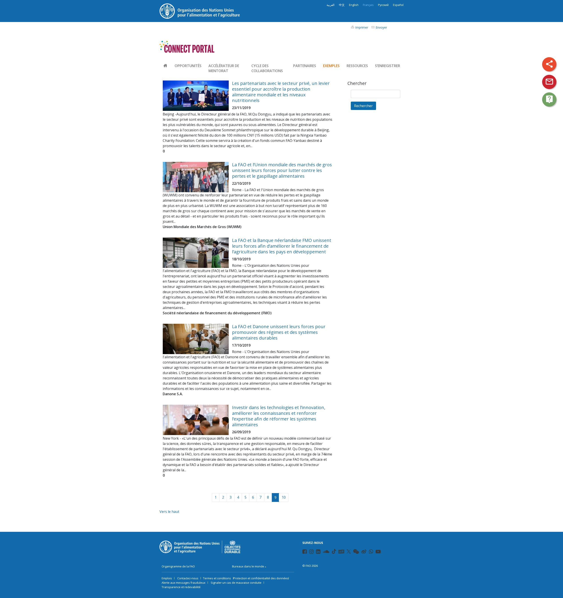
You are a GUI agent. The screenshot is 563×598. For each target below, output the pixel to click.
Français (368, 5)
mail (549, 81)
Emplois (167, 578)
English (353, 5)
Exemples (331, 65)
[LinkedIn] (318, 552)
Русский (383, 5)
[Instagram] (311, 552)
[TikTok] (334, 551)
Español (398, 5)
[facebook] (304, 552)
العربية (331, 5)
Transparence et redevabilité (181, 587)
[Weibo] (363, 552)
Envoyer (381, 27)
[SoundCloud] (326, 552)
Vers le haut (169, 511)
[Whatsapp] (371, 552)
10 (284, 497)
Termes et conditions (217, 578)
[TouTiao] (341, 552)
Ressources (357, 65)
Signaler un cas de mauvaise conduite (236, 583)
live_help (549, 99)
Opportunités (188, 65)
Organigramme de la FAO (178, 566)
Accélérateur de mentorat (223, 68)
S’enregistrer (387, 65)
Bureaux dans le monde (248, 566)
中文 (342, 5)
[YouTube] (378, 552)
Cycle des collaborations (267, 68)
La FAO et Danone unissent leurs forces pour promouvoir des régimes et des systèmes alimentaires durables (278, 332)
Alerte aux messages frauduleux (183, 583)
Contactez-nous (187, 578)
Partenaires (304, 65)
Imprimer (361, 27)
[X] (349, 551)
